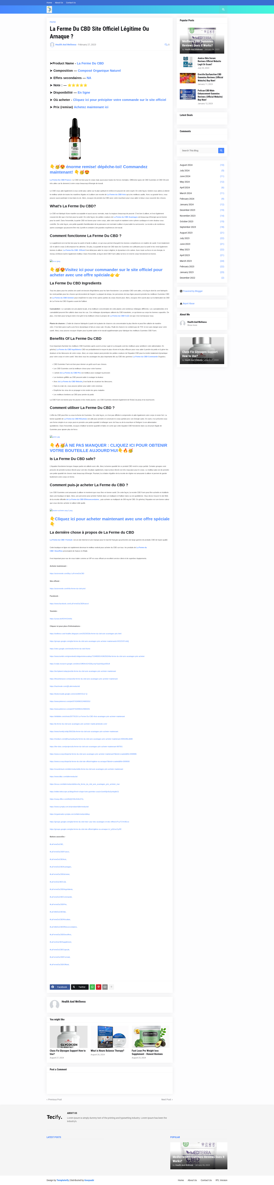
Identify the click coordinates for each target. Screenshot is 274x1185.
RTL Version (221, 1180)
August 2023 (202, 232)
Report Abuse (189, 303)
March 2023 (202, 261)
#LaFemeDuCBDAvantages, (61, 867)
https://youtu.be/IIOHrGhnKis (61, 619)
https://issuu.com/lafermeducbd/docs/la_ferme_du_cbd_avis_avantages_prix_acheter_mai (84, 784)
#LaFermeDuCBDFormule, (60, 957)
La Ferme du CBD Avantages (126, 217)
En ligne (84, 92)
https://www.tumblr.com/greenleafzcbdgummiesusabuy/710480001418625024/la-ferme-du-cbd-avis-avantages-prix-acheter (97, 656)
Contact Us (71, 3)
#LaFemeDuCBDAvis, (58, 859)
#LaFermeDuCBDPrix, (58, 904)
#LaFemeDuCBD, (57, 844)
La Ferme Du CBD (90, 63)
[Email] (105, 987)
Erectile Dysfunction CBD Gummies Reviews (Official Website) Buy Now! (210, 77)
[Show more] (111, 987)
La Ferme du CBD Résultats (75, 419)
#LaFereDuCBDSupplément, (61, 942)
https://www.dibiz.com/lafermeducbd (63, 776)
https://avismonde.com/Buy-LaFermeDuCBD (67, 573)
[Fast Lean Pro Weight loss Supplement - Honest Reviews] (151, 1037)
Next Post (166, 1099)
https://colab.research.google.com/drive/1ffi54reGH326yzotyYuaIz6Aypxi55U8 (80, 664)
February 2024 (202, 199)
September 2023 (202, 227)
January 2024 (202, 204)
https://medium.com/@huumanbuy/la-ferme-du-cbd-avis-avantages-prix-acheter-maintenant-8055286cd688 (91, 739)
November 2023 (202, 215)
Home (49, 3)
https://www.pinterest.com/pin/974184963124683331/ (70, 701)
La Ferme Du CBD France (60, 180)
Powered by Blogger (193, 291)
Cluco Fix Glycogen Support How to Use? (68, 1052)
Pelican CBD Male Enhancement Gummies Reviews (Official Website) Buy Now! (210, 95)
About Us (59, 3)
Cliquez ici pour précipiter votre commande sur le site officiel (119, 100)
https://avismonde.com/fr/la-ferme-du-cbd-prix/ (68, 588)
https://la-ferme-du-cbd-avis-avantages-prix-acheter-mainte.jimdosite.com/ (78, 724)
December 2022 (202, 277)
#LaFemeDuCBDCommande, (61, 897)
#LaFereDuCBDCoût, (58, 882)
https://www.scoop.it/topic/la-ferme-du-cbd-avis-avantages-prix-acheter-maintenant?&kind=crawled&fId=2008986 (93, 754)
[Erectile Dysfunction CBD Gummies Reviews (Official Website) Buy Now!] (188, 78)
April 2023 (202, 255)
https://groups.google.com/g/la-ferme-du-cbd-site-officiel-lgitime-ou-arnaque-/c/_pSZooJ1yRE (85, 829)
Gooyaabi (89, 1180)
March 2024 (202, 193)
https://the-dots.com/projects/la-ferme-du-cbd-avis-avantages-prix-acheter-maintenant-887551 (86, 746)
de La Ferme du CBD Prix (70, 373)
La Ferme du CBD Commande (145, 357)
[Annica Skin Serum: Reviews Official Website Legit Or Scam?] (188, 62)
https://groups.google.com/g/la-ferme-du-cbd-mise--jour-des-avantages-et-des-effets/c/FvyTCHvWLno (89, 822)
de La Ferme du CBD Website (70, 381)
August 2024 (202, 165)
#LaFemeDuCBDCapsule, (60, 950)
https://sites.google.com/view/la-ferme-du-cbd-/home (70, 649)
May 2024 (202, 182)
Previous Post (55, 1099)
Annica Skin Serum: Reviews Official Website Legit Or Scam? (209, 61)
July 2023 (202, 238)
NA (89, 78)
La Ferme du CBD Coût (119, 316)
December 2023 (202, 210)
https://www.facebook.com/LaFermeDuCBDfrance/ (69, 604)
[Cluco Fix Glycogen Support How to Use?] (69, 1037)
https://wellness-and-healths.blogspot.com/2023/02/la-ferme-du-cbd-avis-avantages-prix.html (86, 634)
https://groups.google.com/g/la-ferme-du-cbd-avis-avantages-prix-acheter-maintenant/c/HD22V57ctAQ (89, 641)
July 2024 (202, 170)
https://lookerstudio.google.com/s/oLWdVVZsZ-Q (68, 694)
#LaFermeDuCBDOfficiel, (59, 964)
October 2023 (202, 221)
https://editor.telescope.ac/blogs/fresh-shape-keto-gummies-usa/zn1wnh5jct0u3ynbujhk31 (84, 792)
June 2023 (202, 244)
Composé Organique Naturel (99, 70)
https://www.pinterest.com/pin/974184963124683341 (70, 709)
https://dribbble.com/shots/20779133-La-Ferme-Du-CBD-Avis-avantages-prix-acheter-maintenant (87, 716)
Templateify (63, 1180)
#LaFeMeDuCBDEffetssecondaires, (63, 927)
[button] (223, 9)
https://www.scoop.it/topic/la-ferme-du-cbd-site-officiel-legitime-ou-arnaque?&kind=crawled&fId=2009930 (90, 761)
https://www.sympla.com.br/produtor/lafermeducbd (69, 807)
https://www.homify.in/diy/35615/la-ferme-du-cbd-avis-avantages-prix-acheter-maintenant (84, 731)
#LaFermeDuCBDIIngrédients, (61, 889)
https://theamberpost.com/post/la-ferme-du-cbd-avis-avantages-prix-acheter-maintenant (84, 679)
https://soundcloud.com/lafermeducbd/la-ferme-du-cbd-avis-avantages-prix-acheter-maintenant (86, 769)
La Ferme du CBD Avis (116, 194)
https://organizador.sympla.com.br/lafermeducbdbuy (70, 814)
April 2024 (202, 187)
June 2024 (202, 176)
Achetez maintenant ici (91, 107)
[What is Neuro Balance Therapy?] (109, 1037)
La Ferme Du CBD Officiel (74, 250)
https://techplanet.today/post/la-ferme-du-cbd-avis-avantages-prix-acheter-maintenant (83, 671)
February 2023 (202, 266)
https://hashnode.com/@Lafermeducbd (65, 686)
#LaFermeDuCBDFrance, (60, 852)
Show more (192, 325)
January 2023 (202, 272)
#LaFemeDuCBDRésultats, (60, 919)
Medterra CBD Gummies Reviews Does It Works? (197, 43)
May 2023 (202, 249)
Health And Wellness (74, 1001)
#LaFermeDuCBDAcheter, (60, 874)
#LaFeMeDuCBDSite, (58, 912)
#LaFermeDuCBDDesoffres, (61, 934)
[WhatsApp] (92, 987)
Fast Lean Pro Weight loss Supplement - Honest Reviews (147, 1052)
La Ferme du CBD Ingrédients (68, 349)
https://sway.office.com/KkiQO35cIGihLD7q (66, 799)
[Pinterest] (98, 987)
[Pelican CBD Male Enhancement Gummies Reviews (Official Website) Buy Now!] (188, 94)
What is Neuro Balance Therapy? (107, 1050)
